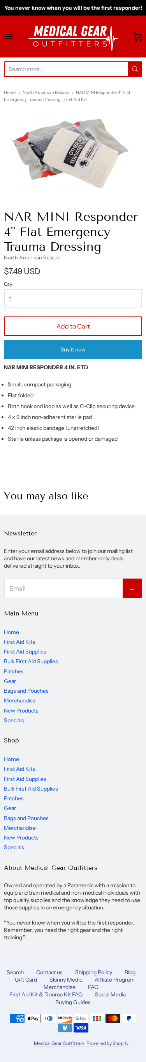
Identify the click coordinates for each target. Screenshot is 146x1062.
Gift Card (26, 979)
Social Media (110, 994)
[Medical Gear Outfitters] (73, 36)
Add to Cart (73, 326)
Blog (130, 972)
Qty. (8, 284)
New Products (21, 710)
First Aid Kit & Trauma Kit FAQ (46, 994)
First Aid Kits (19, 641)
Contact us (49, 972)
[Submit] (135, 69)
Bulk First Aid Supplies (31, 661)
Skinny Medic (65, 979)
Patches (14, 671)
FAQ (93, 987)
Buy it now (73, 349)
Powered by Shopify (107, 1043)
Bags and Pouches (26, 690)
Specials (14, 720)
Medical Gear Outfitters (59, 1043)
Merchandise (20, 700)
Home (10, 92)
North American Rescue (46, 92)
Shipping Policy (93, 972)
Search (15, 972)
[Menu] (15, 36)
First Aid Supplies (25, 651)
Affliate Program (115, 979)
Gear (10, 681)
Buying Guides (73, 1002)
